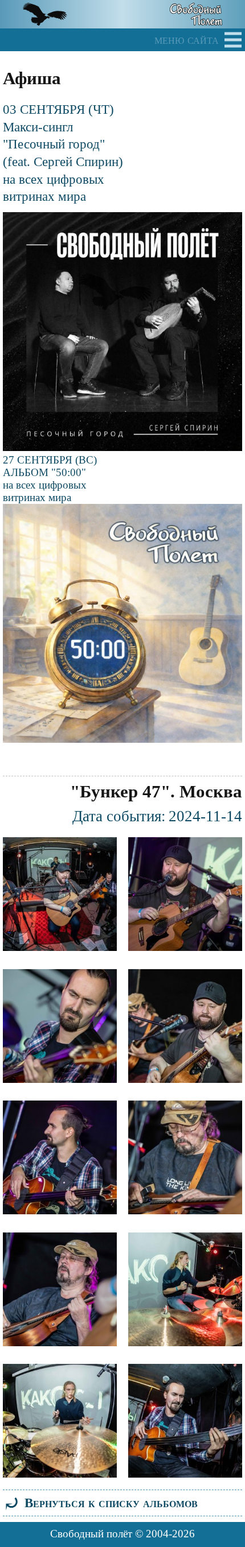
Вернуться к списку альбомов (100, 1502)
